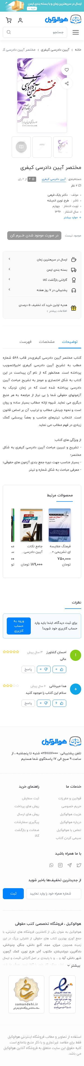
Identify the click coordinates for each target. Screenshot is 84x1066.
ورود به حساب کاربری (19, 626)
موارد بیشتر (71, 217)
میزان (56, 945)
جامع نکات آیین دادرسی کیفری (33, 549)
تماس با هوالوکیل (69, 830)
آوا (64, 958)
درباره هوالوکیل (70, 822)
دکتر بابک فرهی (57, 195)
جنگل (21, 945)
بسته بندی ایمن (57, 270)
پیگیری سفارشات (26, 822)
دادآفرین (75, 952)
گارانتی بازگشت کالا (55, 280)
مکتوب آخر (44, 952)
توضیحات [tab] (69, 341)
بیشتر (75, 965)
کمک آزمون (11, 952)
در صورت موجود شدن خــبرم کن (34, 235)
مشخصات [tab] (47, 341)
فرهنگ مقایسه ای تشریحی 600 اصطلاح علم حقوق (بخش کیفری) (60, 549)
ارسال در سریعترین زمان (52, 260)
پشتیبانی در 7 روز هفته (52, 290)
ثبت (13, 893)
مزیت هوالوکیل (70, 814)
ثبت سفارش (30, 798)
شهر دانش (74, 958)
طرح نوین (28, 952)
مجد (47, 945)
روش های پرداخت (26, 806)
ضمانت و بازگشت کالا (27, 833)
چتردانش (9, 945)
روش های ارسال (28, 814)
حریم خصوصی (71, 806)
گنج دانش (34, 945)
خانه (78, 50)
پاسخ (28, 669)
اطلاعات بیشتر (58, 311)
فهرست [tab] (26, 341)
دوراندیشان (61, 952)
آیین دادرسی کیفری (55, 50)
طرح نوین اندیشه (58, 201)
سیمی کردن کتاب (68, 838)
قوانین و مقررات (69, 798)
